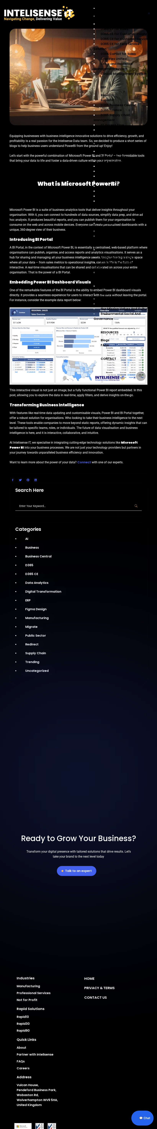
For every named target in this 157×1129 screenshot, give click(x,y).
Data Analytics (36, 583)
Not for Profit (111, 272)
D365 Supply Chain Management (112, 117)
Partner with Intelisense (119, 299)
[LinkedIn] (36, 480)
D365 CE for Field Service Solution (117, 46)
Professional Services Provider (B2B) (121, 265)
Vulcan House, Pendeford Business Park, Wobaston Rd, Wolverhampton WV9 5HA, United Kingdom (37, 1095)
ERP (103, 87)
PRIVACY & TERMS (99, 988)
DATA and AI (110, 143)
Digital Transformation (43, 591)
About (21, 1047)
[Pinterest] (28, 480)
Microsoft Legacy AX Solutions (125, 130)
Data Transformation (117, 201)
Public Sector (35, 635)
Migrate (31, 627)
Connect (84, 462)
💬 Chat (144, 1118)
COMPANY (108, 286)
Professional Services (34, 993)
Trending (32, 662)
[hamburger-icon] (150, 13)
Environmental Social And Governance (117, 316)
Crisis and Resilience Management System (113, 66)
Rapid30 (23, 1024)
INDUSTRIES (109, 250)
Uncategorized (37, 671)
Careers (23, 1068)
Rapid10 (23, 1017)
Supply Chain (35, 653)
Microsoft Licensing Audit (120, 236)
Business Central (38, 556)
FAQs (105, 345)
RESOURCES (110, 332)
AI (26, 539)
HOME (89, 978)
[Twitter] (20, 480)
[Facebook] (13, 480)
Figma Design (36, 609)
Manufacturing (37, 618)
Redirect (31, 644)
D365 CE (31, 574)
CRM (104, 16)
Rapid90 (23, 1031)
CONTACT (108, 359)
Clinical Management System (124, 74)
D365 (29, 565)
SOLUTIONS (109, 8)
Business (32, 547)
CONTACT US (95, 997)
